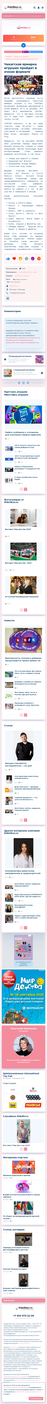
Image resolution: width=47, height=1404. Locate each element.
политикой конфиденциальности (28, 1380)
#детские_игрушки (13, 282)
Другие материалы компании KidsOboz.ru (22, 831)
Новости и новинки (21, 56)
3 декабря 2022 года (28, 272)
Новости (9, 620)
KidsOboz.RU (8, 1301)
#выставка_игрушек (20, 279)
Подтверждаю (36, 1399)
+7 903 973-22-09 (23, 1315)
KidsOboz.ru (32, 59)
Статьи (8, 725)
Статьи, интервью (14, 1229)
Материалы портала (15, 1157)
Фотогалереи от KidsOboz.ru (14, 500)
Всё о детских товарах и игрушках (15, 8)
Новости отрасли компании (15, 59)
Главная (8, 56)
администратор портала (23, 1318)
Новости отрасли (22, 276)
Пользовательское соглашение (15, 1376)
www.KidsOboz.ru (24, 1343)
